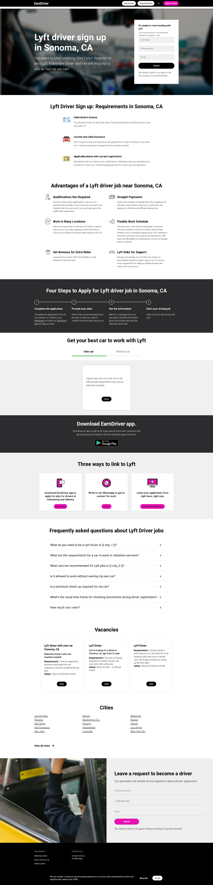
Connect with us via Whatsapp (78, 857)
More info (144, 878)
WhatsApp (39, 320)
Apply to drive (171, 3)
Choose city (129, 3)
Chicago (86, 723)
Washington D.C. (91, 719)
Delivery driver (39, 864)
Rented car (123, 351)
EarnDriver (41, 3)
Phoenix (38, 719)
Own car (89, 351)
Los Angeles (41, 715)
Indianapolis (88, 727)
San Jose (39, 731)
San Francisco (42, 727)
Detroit (134, 723)
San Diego (39, 723)
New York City (138, 731)
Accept (157, 878)
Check (106, 399)
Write (106, 506)
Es (159, 3)
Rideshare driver (40, 856)
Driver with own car (41, 860)
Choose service (146, 3)
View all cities (42, 745)
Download (60, 506)
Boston (134, 719)
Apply (62, 684)
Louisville (87, 731)
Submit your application (152, 506)
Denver (86, 715)
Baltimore (136, 715)
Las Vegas (136, 727)
